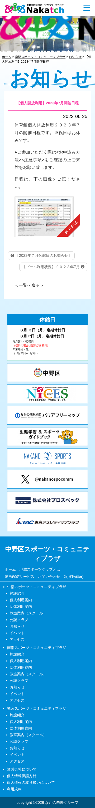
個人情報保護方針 (21, 776)
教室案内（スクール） (28, 613)
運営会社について (22, 769)
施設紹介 (17, 593)
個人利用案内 (21, 600)
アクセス (17, 639)
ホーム (10, 569)
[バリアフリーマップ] (47, 415)
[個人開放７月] (47, 216)
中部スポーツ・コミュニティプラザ (36, 587)
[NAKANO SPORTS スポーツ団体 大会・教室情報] (47, 458)
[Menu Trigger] (86, 7)
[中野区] (47, 372)
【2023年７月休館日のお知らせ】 (43, 255)
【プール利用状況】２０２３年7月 (51, 267)
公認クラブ (19, 620)
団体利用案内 (21, 606)
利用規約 (14, 789)
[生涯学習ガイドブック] (47, 436)
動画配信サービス (19, 577)
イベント (17, 633)
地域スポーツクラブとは (40, 569)
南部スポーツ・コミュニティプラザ (36, 648)
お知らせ (17, 626)
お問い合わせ (49, 577)
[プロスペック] (47, 500)
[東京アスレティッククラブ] (47, 522)
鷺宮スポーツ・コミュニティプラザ (36, 708)
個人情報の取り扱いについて (31, 782)
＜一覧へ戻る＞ (29, 285)
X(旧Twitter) (74, 577)
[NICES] (47, 394)
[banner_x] (47, 479)
